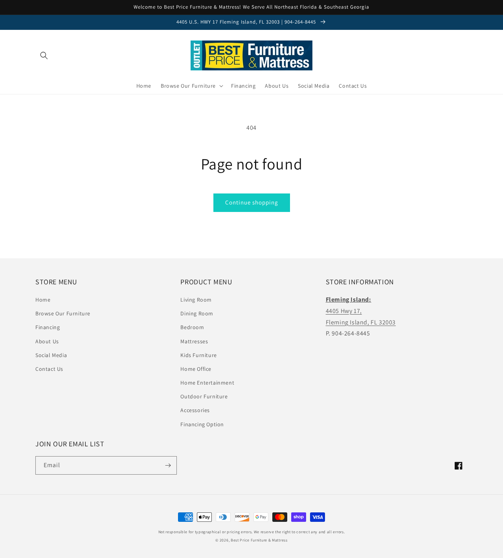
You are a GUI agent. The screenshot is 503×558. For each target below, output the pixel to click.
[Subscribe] (167, 465)
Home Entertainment (207, 382)
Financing (47, 327)
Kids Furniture (198, 355)
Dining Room (196, 313)
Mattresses (194, 341)
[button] (44, 55)
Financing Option (202, 424)
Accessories (195, 410)
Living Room (196, 299)
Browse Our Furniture (62, 313)
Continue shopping (251, 202)
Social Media (51, 355)
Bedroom (192, 327)
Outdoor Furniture (204, 396)
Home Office (195, 368)
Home (42, 299)
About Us (47, 341)
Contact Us (49, 368)
